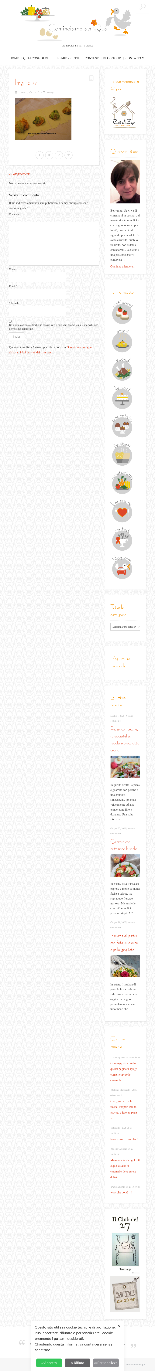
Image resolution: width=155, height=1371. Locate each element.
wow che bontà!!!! (121, 1192)
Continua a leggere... (122, 266)
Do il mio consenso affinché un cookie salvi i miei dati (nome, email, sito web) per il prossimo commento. (53, 326)
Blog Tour (112, 58)
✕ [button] (118, 1326)
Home (14, 58)
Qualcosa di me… (37, 58)
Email (13, 286)
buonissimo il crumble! (124, 1139)
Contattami (135, 58)
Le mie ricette (68, 58)
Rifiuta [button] (79, 1363)
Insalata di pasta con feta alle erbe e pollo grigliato (124, 942)
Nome (13, 269)
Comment (14, 214)
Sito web (14, 303)
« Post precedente (19, 173)
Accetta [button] (50, 1363)
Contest (92, 58)
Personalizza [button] (107, 1363)
